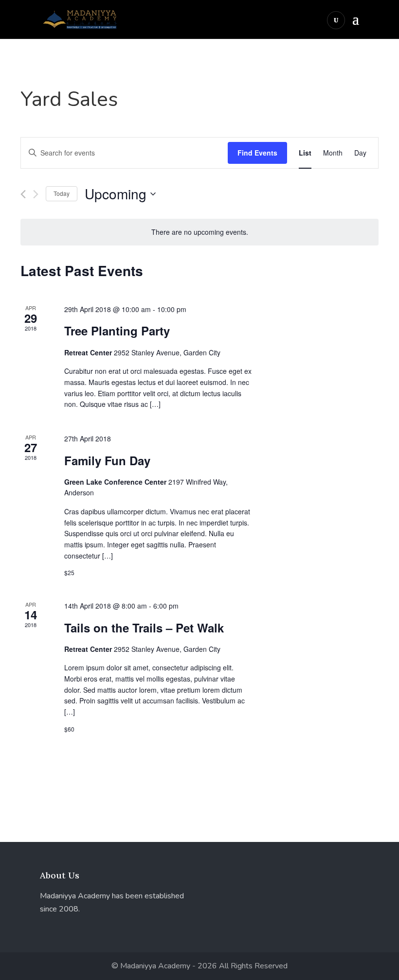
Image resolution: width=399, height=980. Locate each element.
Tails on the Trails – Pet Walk (144, 627)
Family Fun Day (107, 460)
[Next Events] (35, 194)
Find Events (257, 153)
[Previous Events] (23, 194)
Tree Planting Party (117, 330)
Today (62, 193)
